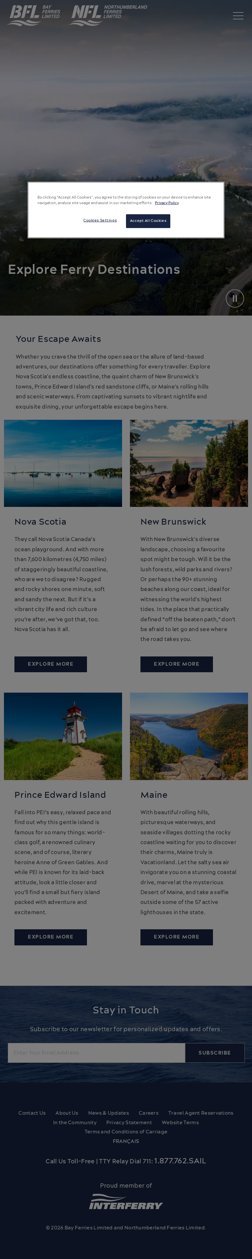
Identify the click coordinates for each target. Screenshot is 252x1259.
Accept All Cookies (148, 220)
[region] (126, 209)
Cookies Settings (100, 220)
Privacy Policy (167, 202)
